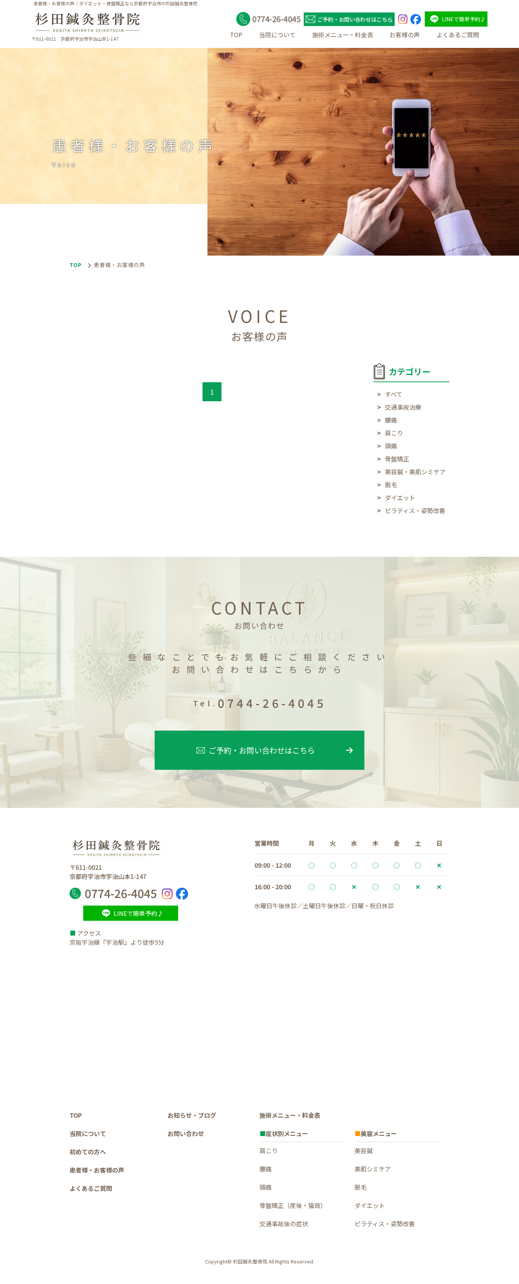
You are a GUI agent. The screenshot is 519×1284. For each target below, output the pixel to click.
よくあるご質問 (458, 34)
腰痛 (391, 419)
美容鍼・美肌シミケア (415, 471)
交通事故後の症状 (284, 1223)
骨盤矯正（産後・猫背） (293, 1205)
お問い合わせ (186, 1133)
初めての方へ (88, 1151)
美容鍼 (363, 1150)
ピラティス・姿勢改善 (415, 510)
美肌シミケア (372, 1168)
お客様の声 (404, 34)
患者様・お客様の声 (97, 1169)
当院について (277, 34)
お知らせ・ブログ (192, 1115)
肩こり (394, 432)
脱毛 (391, 484)
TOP (236, 34)
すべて (393, 394)
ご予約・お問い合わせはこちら (262, 750)
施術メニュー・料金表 (342, 34)
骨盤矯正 (397, 458)
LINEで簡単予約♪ (464, 19)
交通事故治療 (403, 407)
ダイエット (400, 497)
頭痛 (391, 445)
